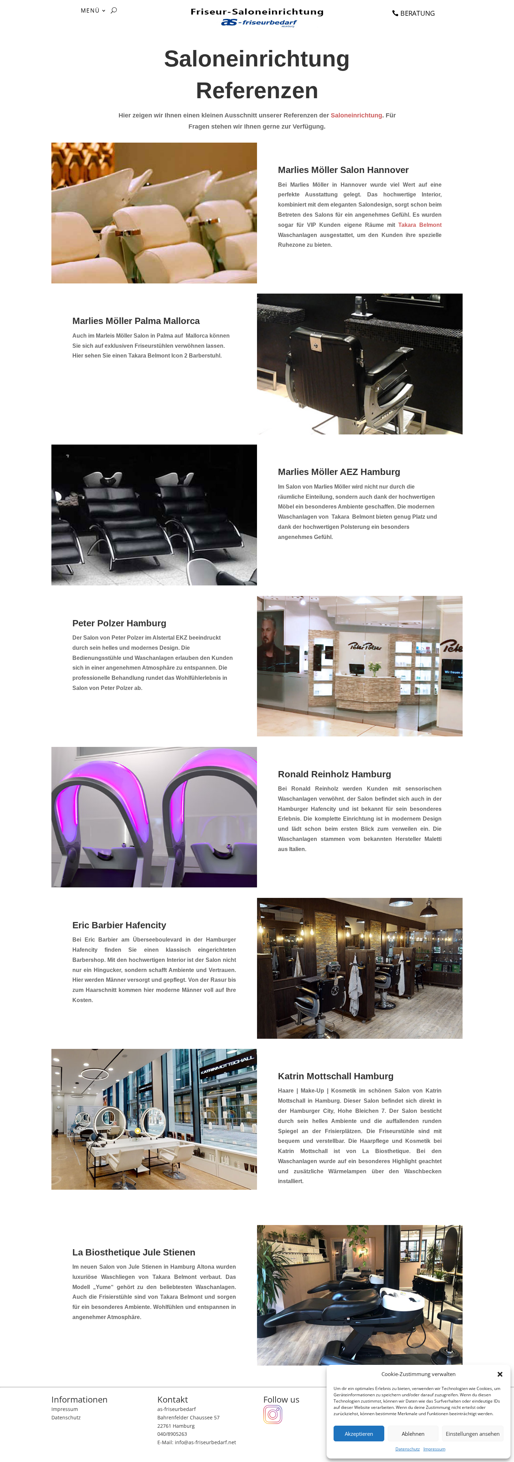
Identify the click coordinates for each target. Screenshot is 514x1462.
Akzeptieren (359, 1433)
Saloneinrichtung (356, 115)
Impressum (434, 1449)
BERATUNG (417, 13)
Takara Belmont (420, 225)
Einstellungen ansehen (473, 1433)
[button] (500, 1374)
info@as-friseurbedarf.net (205, 1442)
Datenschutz (407, 1449)
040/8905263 (172, 1434)
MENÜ (90, 11)
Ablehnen (413, 1433)
